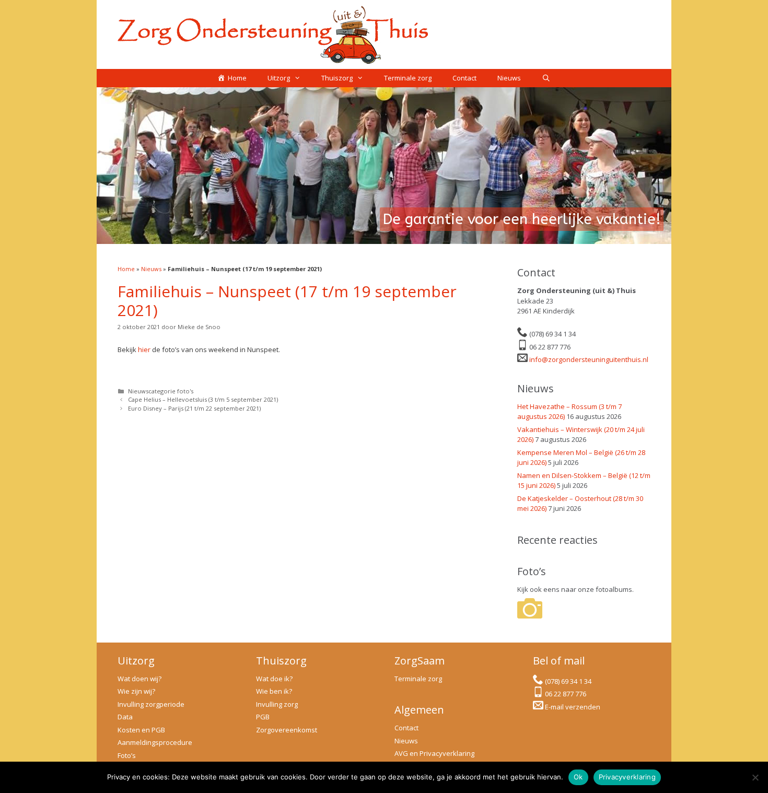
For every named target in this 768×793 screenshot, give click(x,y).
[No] (755, 777)
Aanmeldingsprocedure (155, 742)
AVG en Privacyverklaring (434, 753)
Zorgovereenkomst (286, 729)
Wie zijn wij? (136, 691)
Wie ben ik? (274, 691)
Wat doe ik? (274, 678)
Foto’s (127, 755)
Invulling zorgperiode (151, 704)
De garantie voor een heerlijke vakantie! (521, 219)
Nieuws (509, 78)
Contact (464, 78)
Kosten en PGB (141, 729)
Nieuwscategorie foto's (160, 391)
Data (125, 716)
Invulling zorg (277, 704)
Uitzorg (278, 78)
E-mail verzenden (572, 707)
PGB (263, 716)
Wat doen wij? (139, 678)
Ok (578, 777)
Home (126, 269)
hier (144, 349)
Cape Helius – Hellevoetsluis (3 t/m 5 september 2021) (203, 399)
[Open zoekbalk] (546, 78)
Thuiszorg (337, 78)
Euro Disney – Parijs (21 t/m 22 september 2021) (194, 408)
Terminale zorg (408, 78)
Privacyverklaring (627, 777)
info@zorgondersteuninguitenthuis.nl (588, 359)
